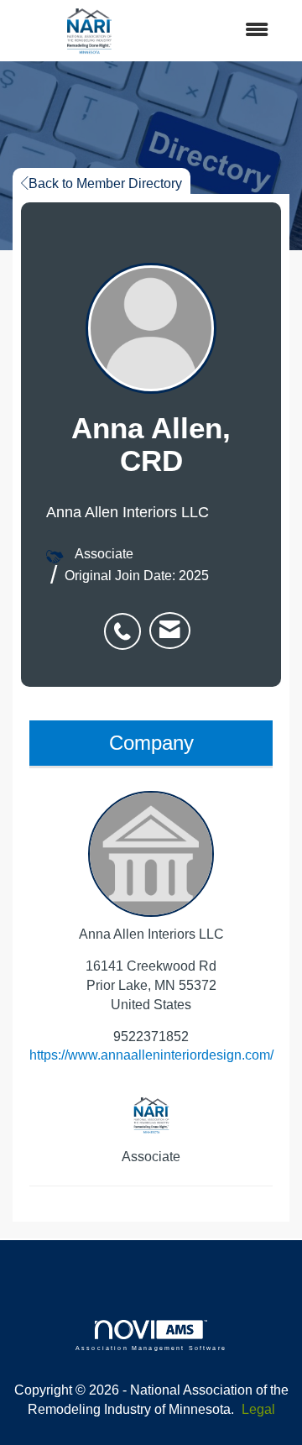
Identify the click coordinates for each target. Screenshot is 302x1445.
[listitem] (126, 622)
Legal (258, 1409)
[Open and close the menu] (225, 31)
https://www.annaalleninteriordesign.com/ (151, 1055)
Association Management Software (151, 1347)
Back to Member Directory (105, 183)
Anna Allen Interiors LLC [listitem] (151, 934)
